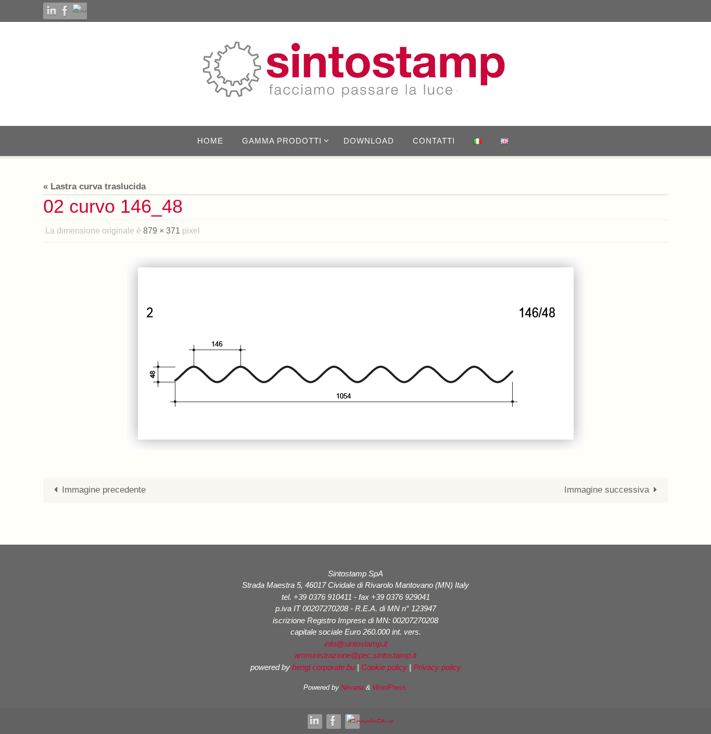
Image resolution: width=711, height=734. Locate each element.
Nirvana (352, 687)
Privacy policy (437, 667)
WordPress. (390, 687)
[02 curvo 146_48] (355, 353)
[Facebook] (65, 11)
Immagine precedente (104, 490)
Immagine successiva (606, 490)
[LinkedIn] (51, 11)
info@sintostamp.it (355, 643)
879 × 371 (161, 230)
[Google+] (98, 8)
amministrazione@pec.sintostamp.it (355, 655)
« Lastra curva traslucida (94, 186)
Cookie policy (384, 667)
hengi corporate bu (323, 667)
